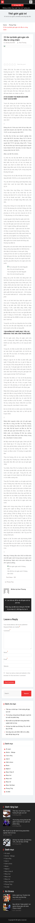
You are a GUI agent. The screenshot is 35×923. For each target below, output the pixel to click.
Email (5, 659)
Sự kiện (8, 792)
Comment (7, 631)
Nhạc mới (9, 778)
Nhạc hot (8, 775)
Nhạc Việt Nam (10, 785)
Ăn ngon (8, 749)
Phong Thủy (10, 582)
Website (6, 666)
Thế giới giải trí (17, 13)
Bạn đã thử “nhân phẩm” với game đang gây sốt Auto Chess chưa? (22, 906)
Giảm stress (9, 762)
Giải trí (8, 759)
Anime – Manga (10, 752)
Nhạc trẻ (8, 782)
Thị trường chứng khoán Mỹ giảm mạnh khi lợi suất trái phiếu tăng (22, 822)
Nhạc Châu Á (10, 772)
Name (5, 652)
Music (7, 765)
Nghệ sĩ (8, 769)
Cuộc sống (9, 755)
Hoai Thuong (22, 42)
